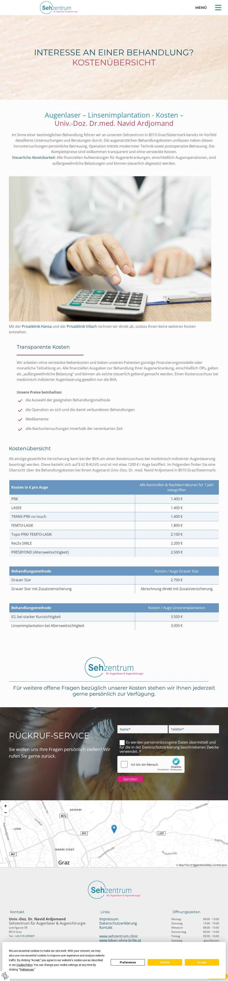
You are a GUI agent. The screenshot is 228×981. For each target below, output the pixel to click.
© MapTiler (182, 865)
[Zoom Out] (5, 812)
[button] (218, 7)
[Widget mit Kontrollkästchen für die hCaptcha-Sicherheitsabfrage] (151, 764)
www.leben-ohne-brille (118, 940)
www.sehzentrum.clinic (118, 936)
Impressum (108, 919)
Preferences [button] (27, 969)
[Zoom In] (5, 806)
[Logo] (59, 7)
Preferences (128, 962)
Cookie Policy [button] (24, 964)
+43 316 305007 (25, 936)
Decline (165, 962)
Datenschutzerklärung (118, 923)
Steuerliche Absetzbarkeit (33, 157)
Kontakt (105, 927)
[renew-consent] (5, 976)
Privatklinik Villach (82, 326)
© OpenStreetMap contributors (208, 865)
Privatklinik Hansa (37, 326)
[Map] (114, 833)
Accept (202, 962)
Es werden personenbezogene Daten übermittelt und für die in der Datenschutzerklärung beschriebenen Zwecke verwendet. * (169, 747)
